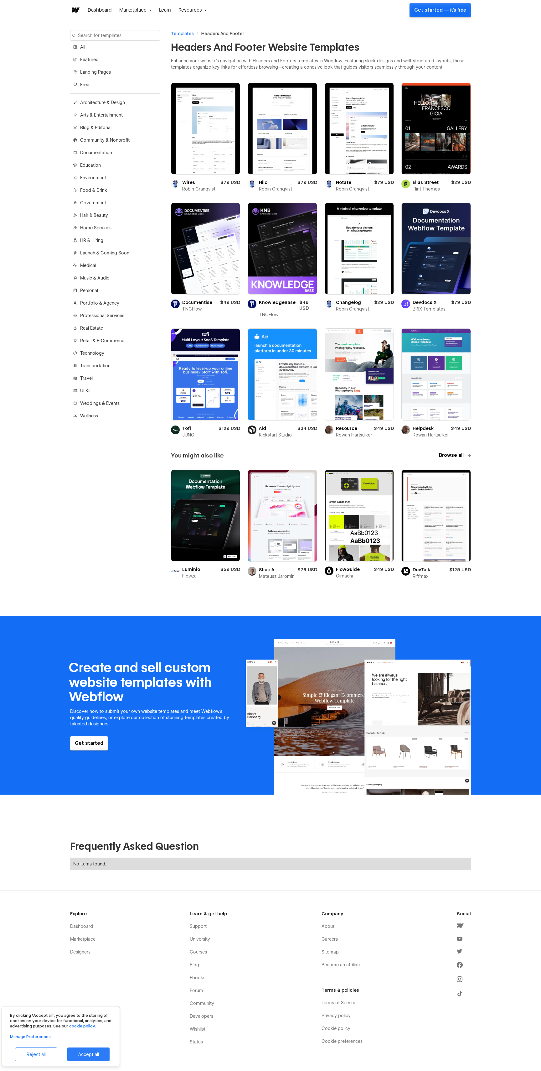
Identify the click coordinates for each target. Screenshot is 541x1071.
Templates (182, 33)
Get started (440, 10)
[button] (135, 10)
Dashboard (100, 10)
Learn (165, 10)
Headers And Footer (222, 33)
